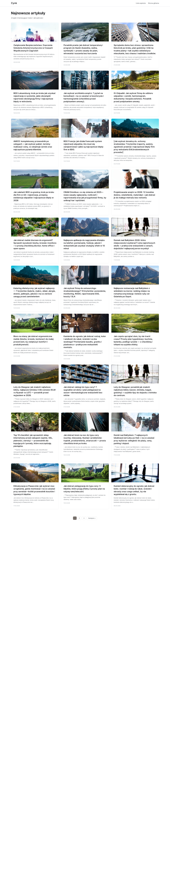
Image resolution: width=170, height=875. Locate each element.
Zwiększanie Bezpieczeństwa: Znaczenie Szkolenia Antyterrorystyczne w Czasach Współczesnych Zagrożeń (33, 48)
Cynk (14, 3)
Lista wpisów (141, 3)
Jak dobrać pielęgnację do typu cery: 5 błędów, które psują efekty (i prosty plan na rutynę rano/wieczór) (84, 489)
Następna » (92, 518)
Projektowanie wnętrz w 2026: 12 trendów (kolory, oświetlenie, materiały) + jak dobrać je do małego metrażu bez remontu (134, 195)
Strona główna (153, 3)
